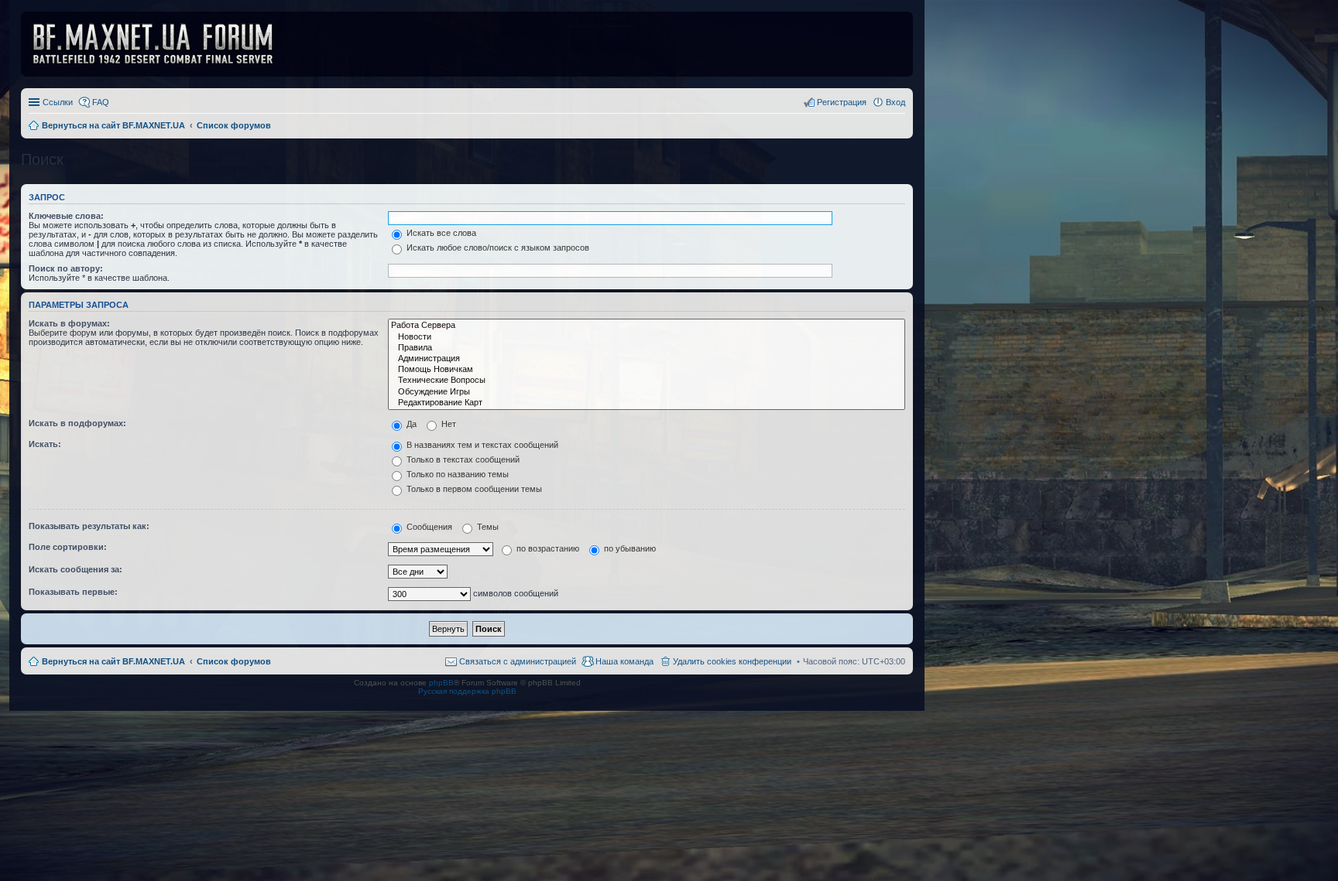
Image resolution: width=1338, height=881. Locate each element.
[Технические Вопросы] (646, 380)
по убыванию (629, 548)
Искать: (45, 444)
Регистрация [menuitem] (841, 102)
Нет (447, 424)
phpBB (441, 682)
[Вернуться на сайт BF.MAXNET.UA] (162, 44)
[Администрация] (646, 358)
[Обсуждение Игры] (646, 392)
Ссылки (58, 102)
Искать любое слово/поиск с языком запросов (496, 247)
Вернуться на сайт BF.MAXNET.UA (113, 661)
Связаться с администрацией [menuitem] (517, 661)
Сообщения (428, 526)
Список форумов (234, 661)
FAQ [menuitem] (100, 102)
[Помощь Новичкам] (646, 369)
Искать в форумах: (69, 323)
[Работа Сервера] (646, 325)
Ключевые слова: (66, 215)
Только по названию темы (456, 474)
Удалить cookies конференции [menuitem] (732, 661)
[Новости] (646, 337)
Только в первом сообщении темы (473, 488)
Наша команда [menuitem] (624, 661)
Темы (487, 526)
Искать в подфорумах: (77, 423)
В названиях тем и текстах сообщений (481, 444)
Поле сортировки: (68, 546)
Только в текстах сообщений (462, 459)
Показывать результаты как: (89, 526)
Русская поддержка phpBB (467, 691)
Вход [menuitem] (895, 102)
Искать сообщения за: (75, 569)
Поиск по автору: (66, 268)
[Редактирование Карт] (646, 403)
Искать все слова (440, 232)
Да (410, 424)
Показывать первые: (73, 591)
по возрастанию (546, 548)
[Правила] (646, 348)
